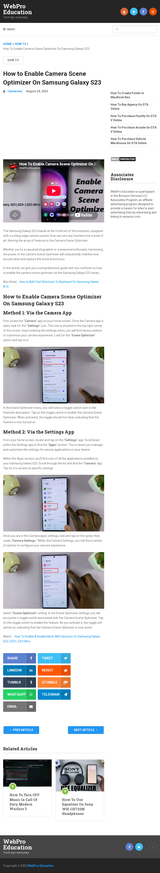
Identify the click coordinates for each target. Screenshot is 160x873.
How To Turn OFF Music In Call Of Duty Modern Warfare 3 (25, 802)
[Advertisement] (53, 128)
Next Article (84, 730)
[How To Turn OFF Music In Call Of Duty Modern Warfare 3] (27, 773)
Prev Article (22, 730)
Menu (11, 29)
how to (13, 60)
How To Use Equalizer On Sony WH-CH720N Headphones (77, 806)
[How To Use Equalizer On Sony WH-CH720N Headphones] (80, 775)
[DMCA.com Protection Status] (123, 162)
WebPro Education (17, 9)
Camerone (15, 91)
